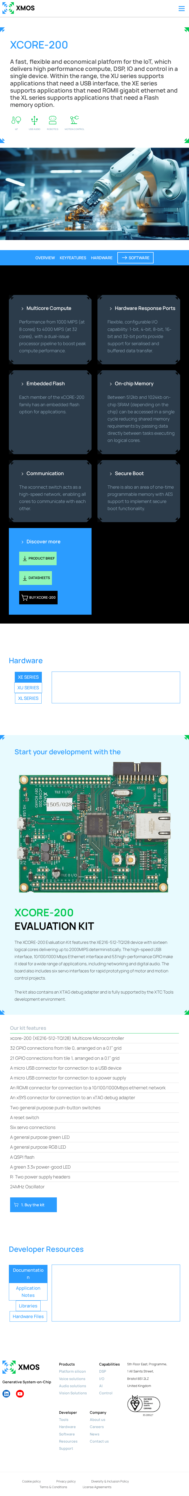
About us (97, 1419)
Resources (68, 1441)
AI (101, 1385)
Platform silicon (72, 1371)
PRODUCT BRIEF (42, 558)
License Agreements (97, 1487)
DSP (102, 1371)
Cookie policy (31, 1481)
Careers (97, 1426)
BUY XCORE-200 (42, 597)
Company (98, 1412)
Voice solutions (72, 1378)
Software (67, 1434)
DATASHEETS (39, 577)
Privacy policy (66, 1481)
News (94, 1434)
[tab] (28, 677)
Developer (68, 1412)
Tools (63, 1419)
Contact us (99, 1441)
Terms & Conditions (53, 1487)
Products (67, 1364)
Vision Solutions (73, 1392)
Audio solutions (72, 1385)
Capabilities (109, 1364)
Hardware (67, 1426)
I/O (101, 1378)
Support (66, 1448)
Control (105, 1392)
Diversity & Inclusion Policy (110, 1481)
